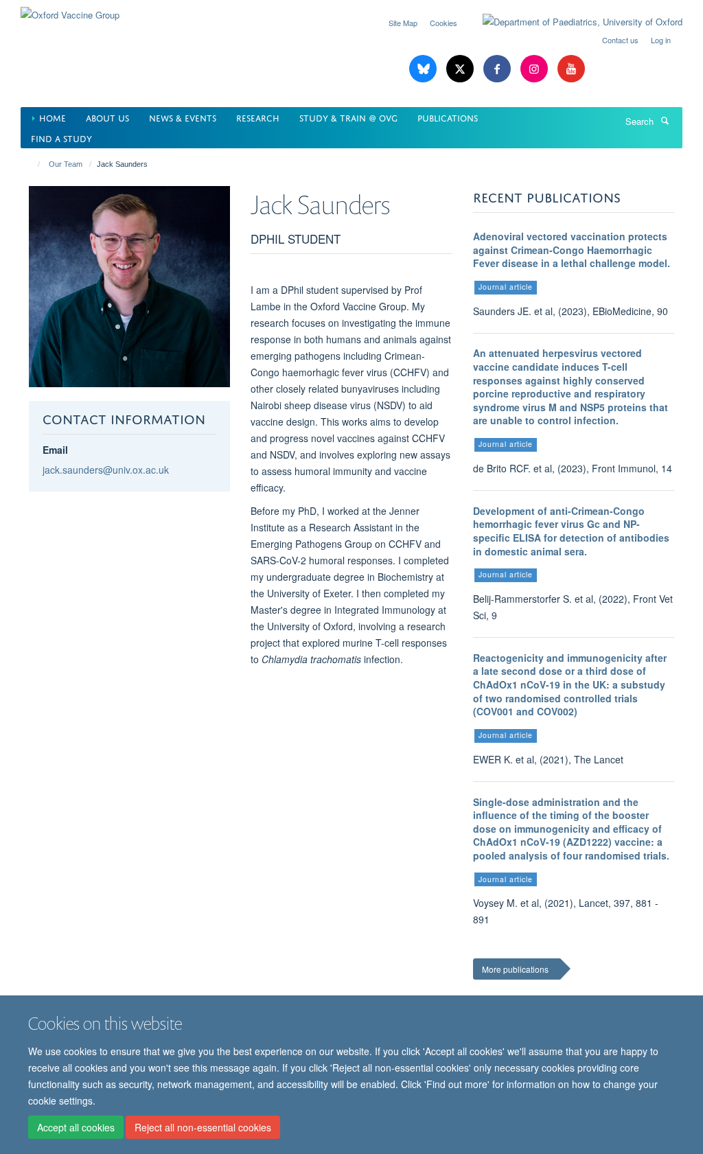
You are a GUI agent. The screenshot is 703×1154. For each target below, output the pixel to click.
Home (52, 117)
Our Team (65, 164)
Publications (447, 117)
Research (257, 117)
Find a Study (61, 137)
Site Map (403, 22)
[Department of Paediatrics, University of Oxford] (572, 22)
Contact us (620, 39)
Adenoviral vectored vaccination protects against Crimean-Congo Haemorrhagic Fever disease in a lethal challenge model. (571, 249)
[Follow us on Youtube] (571, 69)
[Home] (32, 164)
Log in (661, 39)
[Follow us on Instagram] (535, 69)
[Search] (664, 120)
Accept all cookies (76, 1127)
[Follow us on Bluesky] (424, 69)
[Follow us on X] (461, 69)
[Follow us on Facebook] (498, 69)
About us (107, 117)
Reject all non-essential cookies (203, 1127)
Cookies (443, 22)
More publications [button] (515, 969)
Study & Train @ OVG (348, 117)
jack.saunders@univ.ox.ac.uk (106, 469)
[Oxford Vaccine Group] (70, 9)
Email (55, 450)
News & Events (182, 117)
